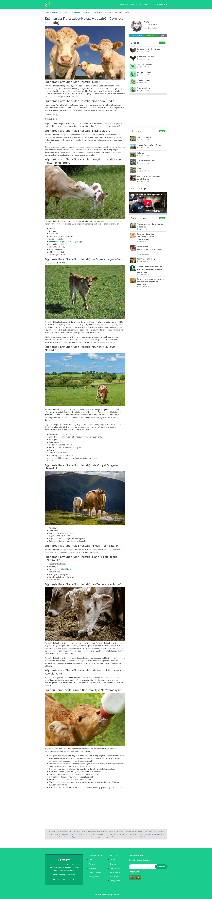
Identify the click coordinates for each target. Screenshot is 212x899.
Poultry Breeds (115, 881)
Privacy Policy (94, 876)
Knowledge (160, 4)
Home (47, 12)
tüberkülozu (66, 569)
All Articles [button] (150, 36)
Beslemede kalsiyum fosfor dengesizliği (65, 241)
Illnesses (87, 12)
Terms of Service (95, 872)
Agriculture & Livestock (141, 4)
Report (162, 36)
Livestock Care (76, 12)
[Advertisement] (85, 807)
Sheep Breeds (115, 872)
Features (92, 864)
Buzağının (53, 755)
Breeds (123, 4)
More (162, 43)
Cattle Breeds (115, 868)
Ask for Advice (137, 36)
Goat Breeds (114, 876)
